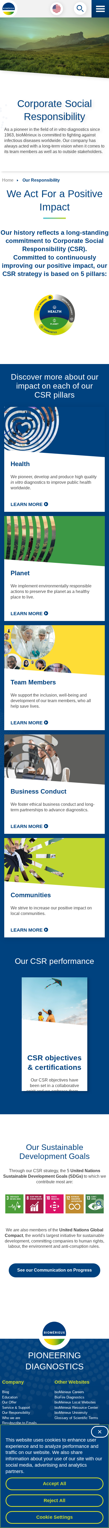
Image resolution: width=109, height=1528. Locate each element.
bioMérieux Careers (69, 1392)
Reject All (55, 1500)
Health (20, 463)
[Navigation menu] (100, 8)
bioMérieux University (71, 1413)
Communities (31, 895)
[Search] (80, 9)
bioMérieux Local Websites (75, 1402)
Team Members (33, 682)
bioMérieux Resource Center (76, 1408)
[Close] (99, 1432)
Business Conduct (38, 791)
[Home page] (8, 8)
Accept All (54, 1483)
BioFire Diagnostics (69, 1397)
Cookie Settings (54, 1517)
